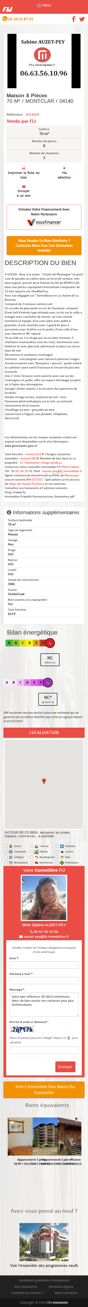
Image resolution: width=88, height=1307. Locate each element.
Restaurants (21, 862)
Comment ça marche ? (27, 1293)
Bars (67, 857)
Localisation (44, 732)
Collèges (19, 857)
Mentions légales (61, 1287)
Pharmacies (72, 862)
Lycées (69, 851)
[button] (44, 781)
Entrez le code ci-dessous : (29, 1022)
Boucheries (46, 862)
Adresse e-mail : (21, 974)
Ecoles (17, 846)
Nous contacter (66, 1293)
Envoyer (65, 1066)
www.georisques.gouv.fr (21, 446)
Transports (20, 851)
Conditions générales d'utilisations (44, 1280)
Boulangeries (47, 857)
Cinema (44, 846)
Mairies (44, 851)
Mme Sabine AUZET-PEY (44, 925)
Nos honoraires (26, 1287)
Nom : (14, 958)
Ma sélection (64, 175)
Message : (17, 989)
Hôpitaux (70, 846)
